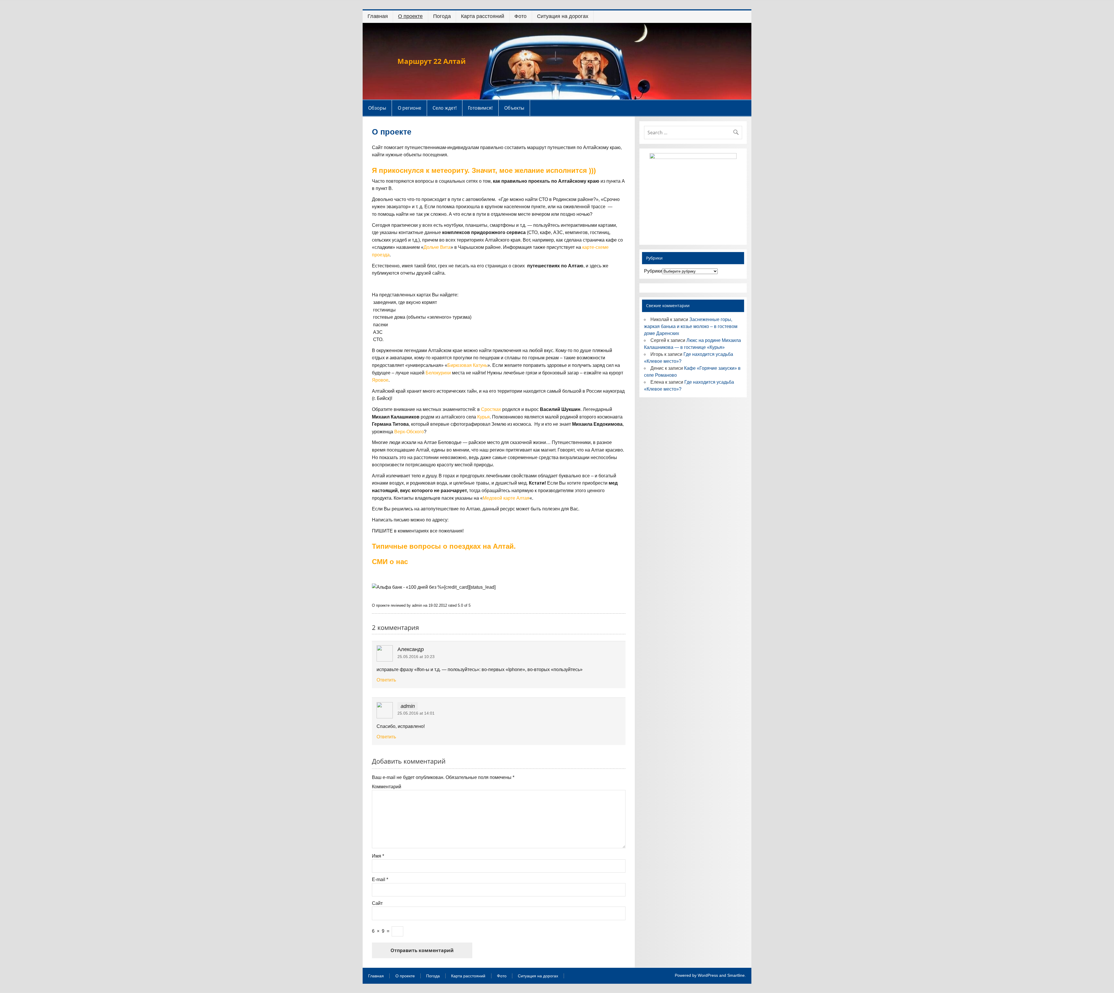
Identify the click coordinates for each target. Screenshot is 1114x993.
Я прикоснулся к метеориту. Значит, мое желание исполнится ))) (484, 170)
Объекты (514, 108)
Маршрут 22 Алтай (431, 61)
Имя (378, 856)
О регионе (409, 108)
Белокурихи (438, 372)
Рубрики (653, 271)
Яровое (380, 380)
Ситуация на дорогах (562, 16)
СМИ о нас (390, 562)
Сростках (491, 409)
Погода (442, 16)
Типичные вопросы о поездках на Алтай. (444, 546)
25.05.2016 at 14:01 (416, 713)
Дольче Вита (437, 247)
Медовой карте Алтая (506, 498)
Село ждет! (445, 108)
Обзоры (377, 108)
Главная (378, 16)
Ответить (386, 679)
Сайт (377, 903)
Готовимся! (480, 108)
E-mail (380, 879)
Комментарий (386, 786)
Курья (483, 416)
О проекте (410, 16)
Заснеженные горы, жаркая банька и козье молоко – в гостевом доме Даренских (690, 326)
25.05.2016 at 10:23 (416, 656)
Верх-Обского (409, 431)
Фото (520, 16)
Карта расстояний (482, 16)
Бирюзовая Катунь (467, 365)
